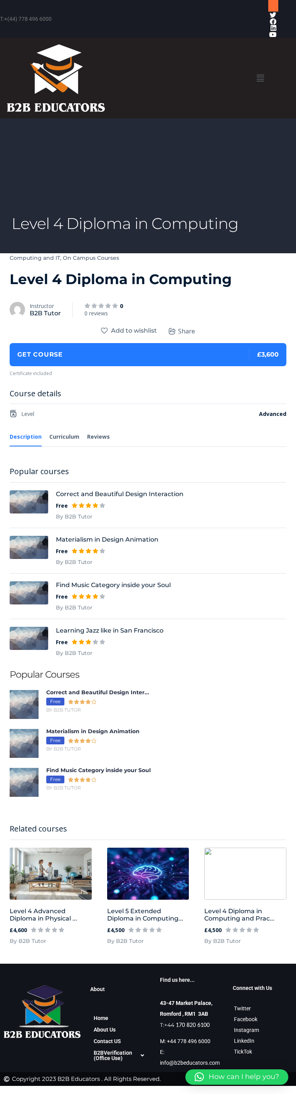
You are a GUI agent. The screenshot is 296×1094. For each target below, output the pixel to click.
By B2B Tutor (28, 940)
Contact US (107, 1041)
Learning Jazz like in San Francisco (109, 630)
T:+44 (185, 1025)
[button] (260, 78)
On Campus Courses (91, 257)
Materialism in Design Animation (107, 539)
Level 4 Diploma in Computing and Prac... (239, 914)
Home (101, 1018)
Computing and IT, (35, 257)
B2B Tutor (45, 313)
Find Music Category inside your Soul (113, 585)
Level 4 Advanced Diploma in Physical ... (43, 914)
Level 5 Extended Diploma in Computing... (145, 914)
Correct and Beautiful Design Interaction (119, 494)
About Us (105, 1030)
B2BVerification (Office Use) (113, 1055)
